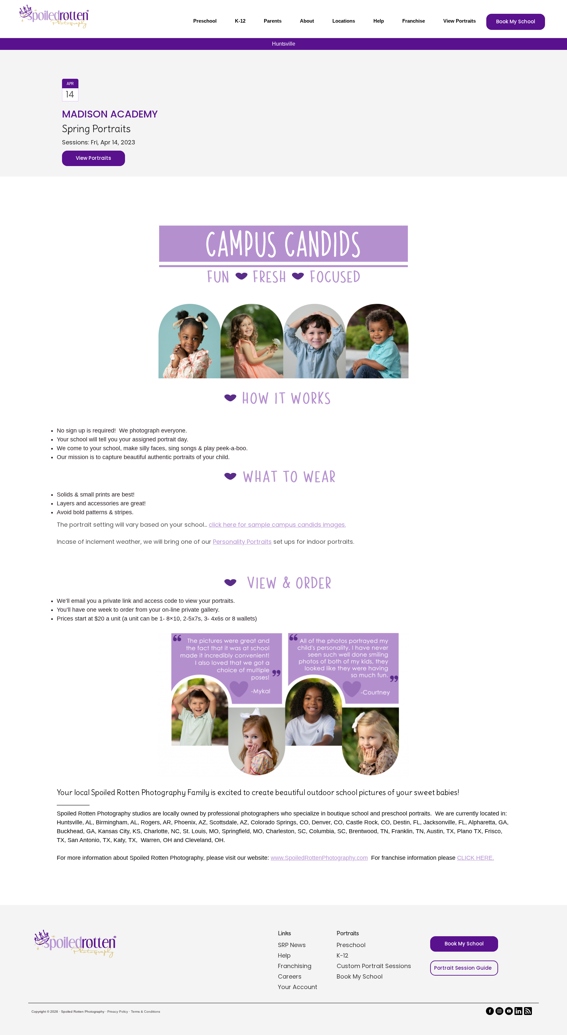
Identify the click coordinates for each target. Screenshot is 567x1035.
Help (378, 21)
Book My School (515, 21)
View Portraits (459, 21)
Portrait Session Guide (463, 967)
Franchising (294, 966)
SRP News (292, 945)
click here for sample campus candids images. (277, 524)
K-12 (240, 21)
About (307, 21)
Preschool (205, 21)
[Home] (53, 16)
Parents (273, 21)
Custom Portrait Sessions (374, 966)
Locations (343, 21)
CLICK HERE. (475, 858)
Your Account (297, 987)
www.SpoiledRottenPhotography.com (319, 858)
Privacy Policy (117, 1011)
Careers (290, 976)
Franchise (413, 21)
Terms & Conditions (145, 1011)
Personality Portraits (242, 542)
